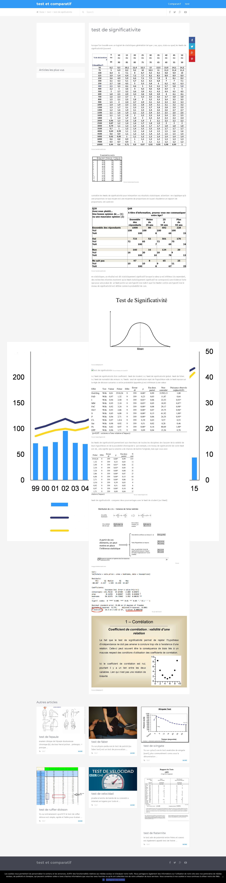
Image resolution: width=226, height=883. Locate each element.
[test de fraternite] (165, 798)
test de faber (99, 741)
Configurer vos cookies (115, 880)
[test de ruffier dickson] (60, 787)
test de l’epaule (49, 736)
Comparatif (174, 4)
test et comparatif (53, 4)
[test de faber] (113, 723)
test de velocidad (102, 793)
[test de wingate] (165, 725)
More (80, 751)
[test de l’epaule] (60, 720)
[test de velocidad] (113, 779)
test (187, 4)
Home (41, 12)
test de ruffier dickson (53, 809)
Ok (103, 880)
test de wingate (154, 745)
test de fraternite (155, 833)
